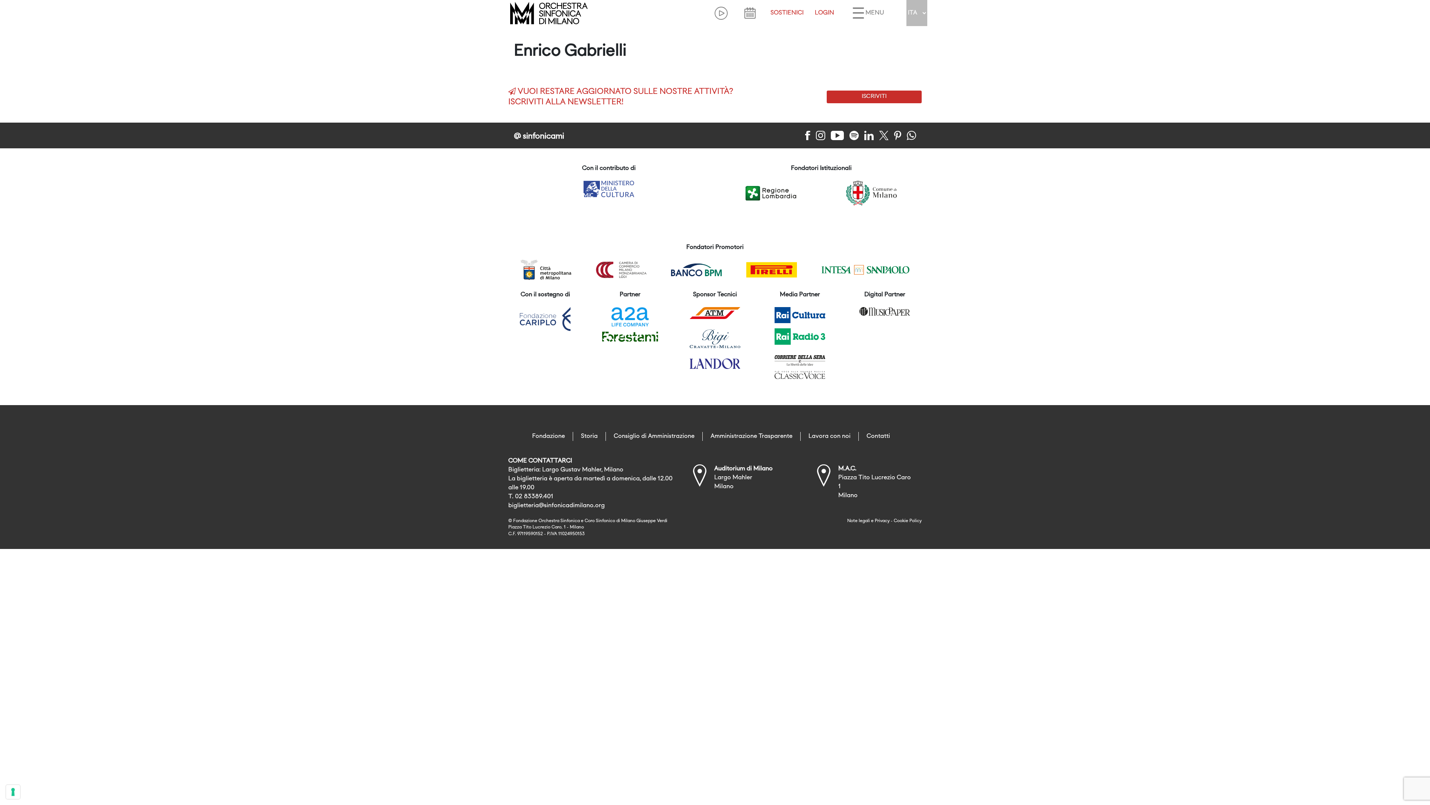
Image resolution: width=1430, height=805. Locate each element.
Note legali (858, 521)
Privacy (882, 521)
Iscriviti (874, 96)
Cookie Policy (908, 521)
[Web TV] (721, 13)
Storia (589, 436)
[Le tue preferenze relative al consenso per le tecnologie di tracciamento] (13, 792)
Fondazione (548, 436)
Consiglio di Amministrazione (654, 436)
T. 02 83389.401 (530, 497)
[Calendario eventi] (750, 13)
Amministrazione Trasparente (751, 436)
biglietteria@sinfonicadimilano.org (556, 506)
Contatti (878, 436)
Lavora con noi (829, 436)
